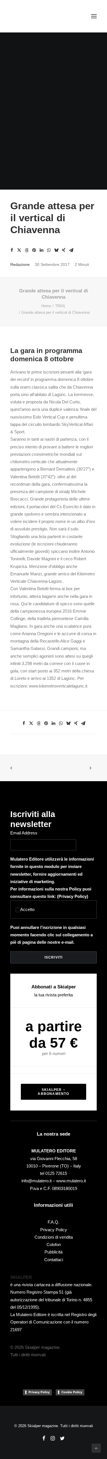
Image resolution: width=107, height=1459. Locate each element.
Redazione (20, 264)
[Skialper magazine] (35, 16)
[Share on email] (71, 250)
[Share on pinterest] (34, 250)
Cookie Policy (71, 1392)
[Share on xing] (63, 250)
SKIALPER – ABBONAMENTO (53, 1092)
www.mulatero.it (71, 1180)
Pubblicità (53, 1251)
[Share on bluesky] (56, 250)
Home (46, 306)
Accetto (27, 909)
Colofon (54, 1244)
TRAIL (60, 306)
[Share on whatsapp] (48, 250)
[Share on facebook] (11, 250)
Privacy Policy (72, 896)
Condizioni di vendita (54, 1237)
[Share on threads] (26, 250)
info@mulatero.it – (38, 1180)
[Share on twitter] (19, 250)
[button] (94, 16)
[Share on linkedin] (41, 250)
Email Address (23, 832)
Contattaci (53, 1259)
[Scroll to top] (96, 1447)
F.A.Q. (53, 1222)
